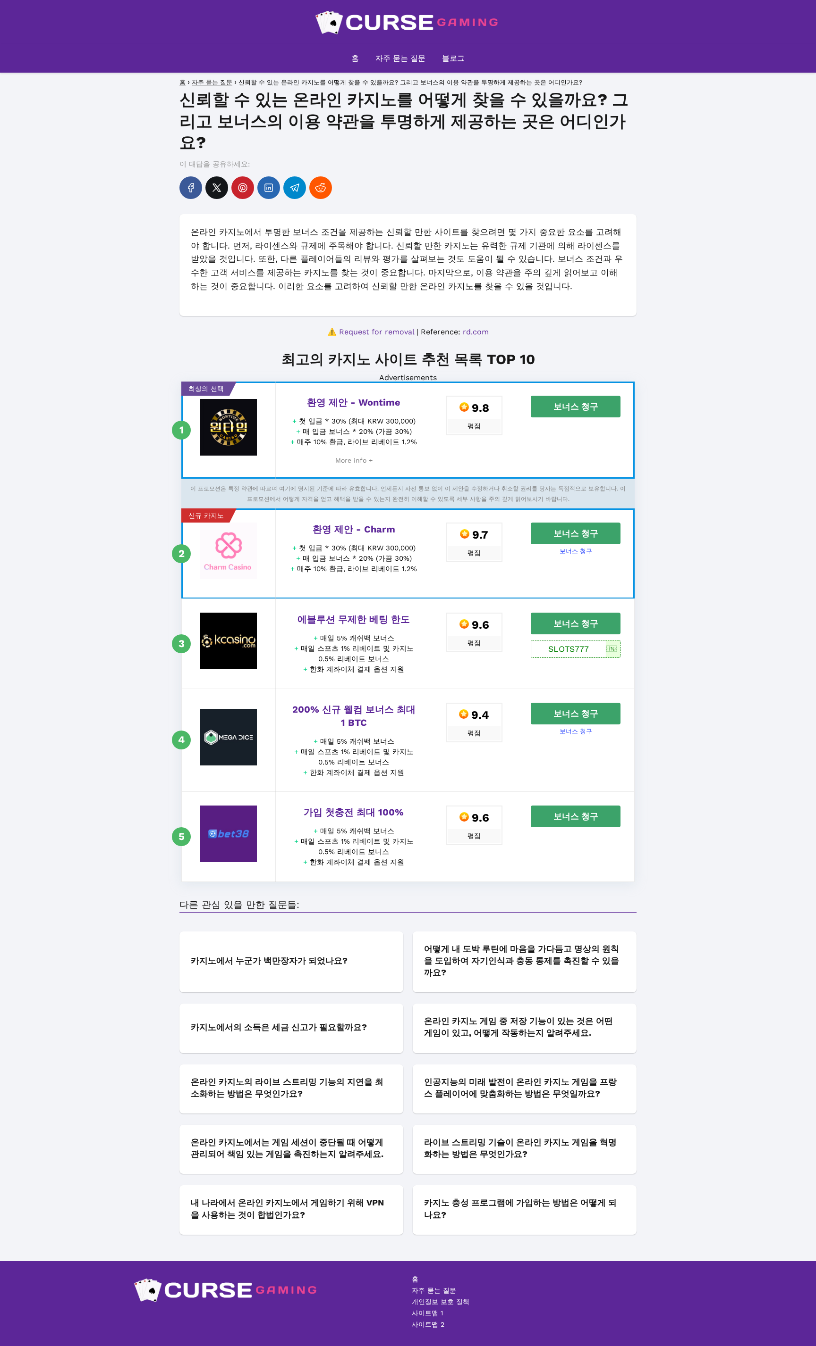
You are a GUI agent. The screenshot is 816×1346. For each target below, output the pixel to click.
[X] (216, 187)
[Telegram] (294, 187)
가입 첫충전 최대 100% (354, 812)
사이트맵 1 (427, 1313)
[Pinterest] (242, 187)
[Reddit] (320, 187)
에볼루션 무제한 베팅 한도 (354, 619)
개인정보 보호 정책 (440, 1301)
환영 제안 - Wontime (353, 402)
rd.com (476, 331)
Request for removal (376, 331)
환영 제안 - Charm (354, 529)
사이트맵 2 (428, 1324)
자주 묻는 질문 (400, 58)
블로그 (453, 58)
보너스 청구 (575, 406)
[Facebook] (190, 187)
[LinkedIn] (268, 187)
